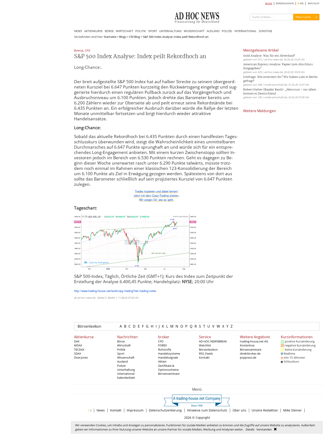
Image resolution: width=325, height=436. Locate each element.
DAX (77, 341)
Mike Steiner (292, 410)
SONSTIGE (265, 31)
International (125, 374)
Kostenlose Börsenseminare (250, 347)
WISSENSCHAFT (194, 31)
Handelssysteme (169, 353)
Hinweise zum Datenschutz (207, 410)
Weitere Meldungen (259, 110)
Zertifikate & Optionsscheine (168, 368)
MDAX (78, 345)
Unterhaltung (126, 370)
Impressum (135, 410)
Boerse (78, 50)
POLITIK (140, 31)
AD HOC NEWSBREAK (213, 341)
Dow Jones (81, 357)
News (101, 410)
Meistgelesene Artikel (261, 50)
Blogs (122, 37)
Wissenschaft (125, 357)
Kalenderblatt (126, 378)
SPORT (152, 31)
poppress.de (248, 357)
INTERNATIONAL (245, 31)
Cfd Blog (134, 37)
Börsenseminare (169, 374)
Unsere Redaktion (265, 410)
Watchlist (205, 345)
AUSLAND (213, 31)
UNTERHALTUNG (170, 31)
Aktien (162, 361)
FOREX (162, 345)
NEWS (78, 31)
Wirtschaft (124, 345)
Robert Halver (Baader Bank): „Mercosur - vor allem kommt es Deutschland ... (279, 91)
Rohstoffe (164, 349)
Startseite (110, 37)
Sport (120, 353)
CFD (87, 50)
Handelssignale (168, 357)
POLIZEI (227, 31)
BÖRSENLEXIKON (285, 3)
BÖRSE (109, 31)
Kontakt (204, 357)
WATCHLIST (313, 3)
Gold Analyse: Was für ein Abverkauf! (269, 56)
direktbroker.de (250, 353)
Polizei (121, 366)
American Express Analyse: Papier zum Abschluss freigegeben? (278, 66)
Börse (121, 341)
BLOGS (268, 3)
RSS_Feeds (206, 353)
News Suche (303, 17)
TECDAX (79, 349)
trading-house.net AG (254, 341)
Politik (121, 349)
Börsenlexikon (89, 326)
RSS (301, 3)
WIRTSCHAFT (124, 31)
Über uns (239, 410)
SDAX (77, 353)
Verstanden (264, 429)
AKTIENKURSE (93, 31)
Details (250, 429)
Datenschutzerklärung (165, 410)
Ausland (122, 361)
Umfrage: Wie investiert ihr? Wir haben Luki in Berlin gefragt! (280, 79)
